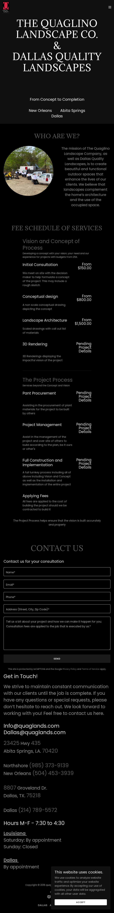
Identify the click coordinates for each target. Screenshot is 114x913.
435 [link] (36, 743)
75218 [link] (33, 795)
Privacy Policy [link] (70, 669)
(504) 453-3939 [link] (53, 773)
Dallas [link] (42, 905)
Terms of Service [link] (90, 669)
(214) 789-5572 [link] (37, 810)
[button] (110, 7)
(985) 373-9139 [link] (49, 765)
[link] (5, 7)
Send (57, 658)
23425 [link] (11, 743)
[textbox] (57, 571)
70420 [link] (50, 750)
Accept (81, 902)
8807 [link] (10, 787)
